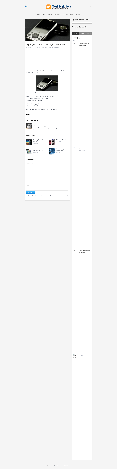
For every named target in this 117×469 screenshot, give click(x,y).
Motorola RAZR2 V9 (61, 140)
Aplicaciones (58, 14)
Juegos (71, 14)
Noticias (50, 14)
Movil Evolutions (47, 465)
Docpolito (29, 47)
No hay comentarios (54, 47)
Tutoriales (65, 14)
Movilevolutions (70, 465)
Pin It (44, 115)
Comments (89, 33)
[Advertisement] (47, 59)
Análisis (78, 14)
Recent (82, 33)
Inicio (38, 14)
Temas (43, 14)
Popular (75, 33)
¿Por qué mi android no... (82, 354)
